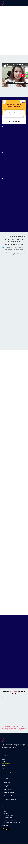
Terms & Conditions (8, 789)
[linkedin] (4, 751)
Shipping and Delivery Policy (10, 796)
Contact (3, 770)
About (3, 761)
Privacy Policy (7, 782)
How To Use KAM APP (9, 792)
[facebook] (2, 751)
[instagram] (9, 751)
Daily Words (4, 766)
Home (3, 759)
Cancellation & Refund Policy (10, 799)
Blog (3, 768)
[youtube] (7, 751)
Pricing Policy (7, 786)
